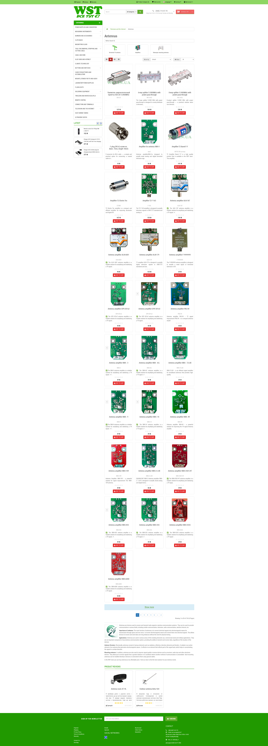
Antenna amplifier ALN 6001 (118, 255)
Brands (106, 728)
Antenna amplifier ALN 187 (180, 200)
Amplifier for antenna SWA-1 (149, 146)
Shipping (76, 730)
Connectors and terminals (84, 104)
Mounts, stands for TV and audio (86, 78)
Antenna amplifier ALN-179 (149, 255)
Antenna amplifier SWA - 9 (118, 417)
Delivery (86, 2)
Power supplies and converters (86, 27)
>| (160, 615)
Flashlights (79, 87)
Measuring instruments (83, 31)
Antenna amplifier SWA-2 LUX (149, 471)
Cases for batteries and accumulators (83, 73)
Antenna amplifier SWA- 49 (180, 417)
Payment (78, 2)
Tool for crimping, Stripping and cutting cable (86, 50)
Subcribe (172, 719)
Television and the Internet (84, 109)
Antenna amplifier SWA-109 (119, 471)
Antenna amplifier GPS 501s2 (118, 309)
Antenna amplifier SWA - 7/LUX (179, 363)
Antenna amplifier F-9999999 (180, 255)
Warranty (93, 2)
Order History (138, 730)
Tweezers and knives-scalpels (85, 96)
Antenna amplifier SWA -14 (149, 417)
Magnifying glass (81, 44)
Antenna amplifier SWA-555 (149, 525)
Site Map (76, 742)
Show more (149, 607)
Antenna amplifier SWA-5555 (180, 525)
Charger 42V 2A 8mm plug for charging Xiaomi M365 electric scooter (92, 152)
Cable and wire (80, 55)
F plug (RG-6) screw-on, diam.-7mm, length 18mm (118, 147)
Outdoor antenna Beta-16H (149, 689)
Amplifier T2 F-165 (149, 200)
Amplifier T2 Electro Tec (118, 200)
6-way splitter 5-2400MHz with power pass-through (149, 93)
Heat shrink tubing (81, 113)
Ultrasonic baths (81, 117)
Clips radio (79, 40)
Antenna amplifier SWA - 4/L (149, 363)
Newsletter (138, 732)
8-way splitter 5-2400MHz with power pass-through (180, 93)
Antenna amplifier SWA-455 (119, 525)
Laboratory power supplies (84, 83)
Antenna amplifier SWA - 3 (118, 363)
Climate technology (82, 64)
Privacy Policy (77, 732)
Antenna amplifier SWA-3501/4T (180, 471)
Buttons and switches (82, 68)
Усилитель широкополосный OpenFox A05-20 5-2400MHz (119, 93)
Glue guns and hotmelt (83, 59)
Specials (106, 730)
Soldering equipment (82, 91)
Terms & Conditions (79, 734)
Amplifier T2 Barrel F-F (180, 146)
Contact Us (77, 740)
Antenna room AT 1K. (119, 689)
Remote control (80, 100)
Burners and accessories (83, 36)
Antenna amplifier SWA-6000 (118, 579)
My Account (138, 728)
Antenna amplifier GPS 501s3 (149, 309)
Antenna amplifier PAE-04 (180, 309)
